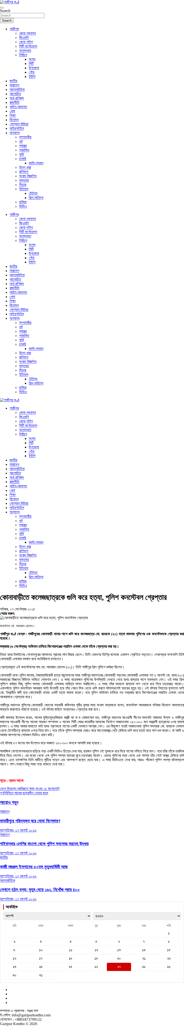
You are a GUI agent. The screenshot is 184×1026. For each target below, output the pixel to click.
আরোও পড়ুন (9, 802)
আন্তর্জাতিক (17, 89)
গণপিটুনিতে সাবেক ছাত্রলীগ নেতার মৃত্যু (24, 793)
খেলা (12, 111)
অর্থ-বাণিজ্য (17, 98)
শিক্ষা (13, 115)
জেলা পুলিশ (26, 42)
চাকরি (22, 159)
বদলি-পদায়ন (36, 163)
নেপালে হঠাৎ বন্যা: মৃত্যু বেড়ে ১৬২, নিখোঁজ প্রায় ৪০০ (40, 889)
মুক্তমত (24, 180)
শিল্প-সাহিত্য (36, 198)
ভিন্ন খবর (25, 167)
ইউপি (32, 77)
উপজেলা (34, 68)
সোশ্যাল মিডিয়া (19, 124)
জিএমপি (24, 38)
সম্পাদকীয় (25, 137)
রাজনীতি (14, 102)
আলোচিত (15, 94)
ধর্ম (21, 141)
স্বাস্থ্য (23, 146)
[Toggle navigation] (2, 7)
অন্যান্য (15, 133)
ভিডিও (23, 206)
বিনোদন (14, 120)
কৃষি (21, 154)
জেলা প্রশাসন (27, 33)
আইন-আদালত (18, 107)
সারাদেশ (14, 85)
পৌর (31, 72)
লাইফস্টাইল (17, 128)
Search (5, 11)
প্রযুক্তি (24, 150)
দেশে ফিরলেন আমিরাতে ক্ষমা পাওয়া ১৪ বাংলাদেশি (29, 789)
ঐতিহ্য (33, 193)
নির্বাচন (23, 55)
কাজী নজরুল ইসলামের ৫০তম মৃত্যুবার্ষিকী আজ (34, 866)
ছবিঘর (22, 202)
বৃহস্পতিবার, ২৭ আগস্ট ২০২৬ (18, 830)
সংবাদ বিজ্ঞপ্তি (28, 176)
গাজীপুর (14, 29)
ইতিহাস (23, 189)
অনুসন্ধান (25, 51)
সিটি (31, 64)
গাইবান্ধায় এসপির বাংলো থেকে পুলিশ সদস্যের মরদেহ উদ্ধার (44, 843)
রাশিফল (23, 172)
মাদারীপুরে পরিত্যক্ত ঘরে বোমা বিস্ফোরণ (30, 820)
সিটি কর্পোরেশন (28, 46)
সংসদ (32, 59)
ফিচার (22, 185)
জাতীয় (13, 81)
